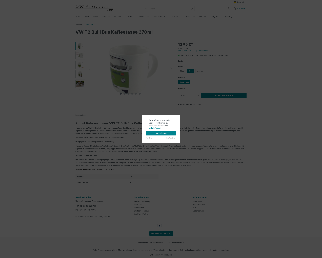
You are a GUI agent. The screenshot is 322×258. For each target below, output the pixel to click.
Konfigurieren (171, 138)
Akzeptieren (161, 133)
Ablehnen (149, 138)
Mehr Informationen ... (158, 128)
